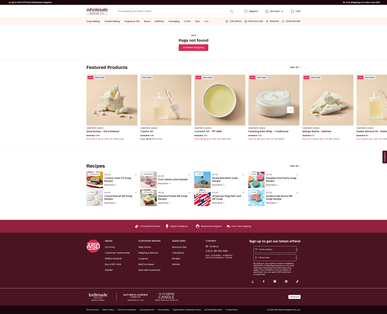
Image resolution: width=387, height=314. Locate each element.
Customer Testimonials (117, 252)
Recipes (176, 258)
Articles (176, 264)
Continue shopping (193, 47)
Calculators (178, 252)
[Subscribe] (297, 249)
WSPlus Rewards (113, 258)
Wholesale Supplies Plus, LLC (288, 309)
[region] (193, 2)
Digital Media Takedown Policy (187, 309)
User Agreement (147, 309)
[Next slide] (290, 110)
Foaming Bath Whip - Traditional (268, 131)
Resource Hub (179, 247)
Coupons (143, 258)
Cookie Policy (232, 309)
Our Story (110, 247)
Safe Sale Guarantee (149, 270)
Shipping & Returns (148, 252)
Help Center (144, 247)
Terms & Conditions (127, 309)
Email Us (214, 246)
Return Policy (108, 309)
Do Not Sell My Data (213, 309)
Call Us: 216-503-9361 (217, 251)
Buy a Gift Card (113, 264)
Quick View (112, 121)
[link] (252, 281)
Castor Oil (146, 131)
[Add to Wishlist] (134, 78)
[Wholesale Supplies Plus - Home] (97, 11)
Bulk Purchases (146, 264)
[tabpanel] (193, 110)
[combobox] (176, 11)
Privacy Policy (92, 309)
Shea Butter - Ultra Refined (102, 131)
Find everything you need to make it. (135, 11)
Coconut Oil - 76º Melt (208, 131)
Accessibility (163, 309)
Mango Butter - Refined (316, 131)
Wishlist (109, 270)
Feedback (294, 297)
